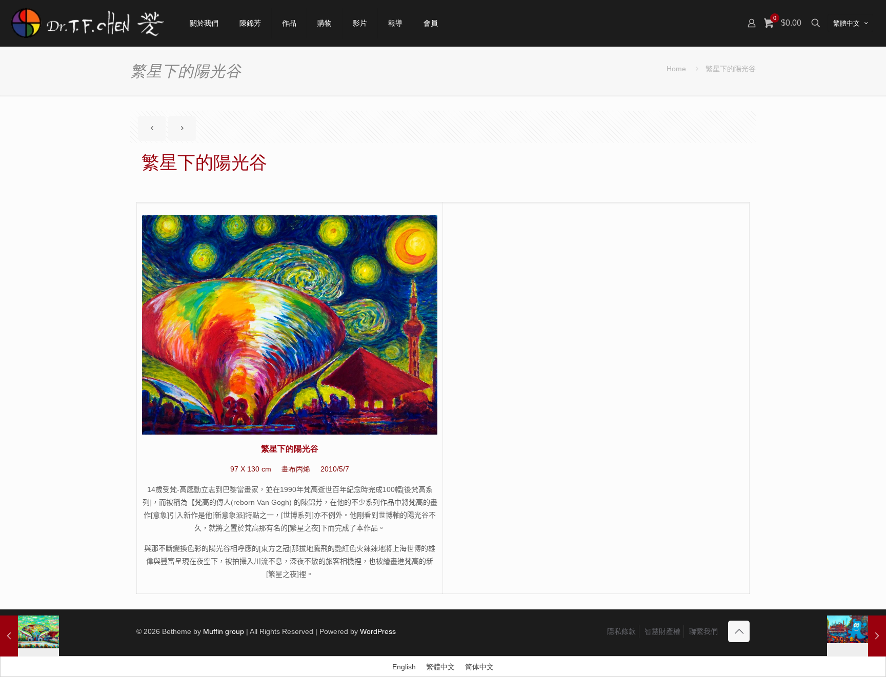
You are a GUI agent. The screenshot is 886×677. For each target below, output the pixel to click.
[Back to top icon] (739, 631)
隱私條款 (621, 631)
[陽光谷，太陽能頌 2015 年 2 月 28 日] (29, 636)
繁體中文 (846, 23)
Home (676, 69)
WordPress (378, 631)
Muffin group (223, 631)
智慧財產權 (662, 631)
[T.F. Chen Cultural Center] (87, 23)
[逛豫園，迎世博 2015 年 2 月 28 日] (856, 636)
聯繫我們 (703, 631)
